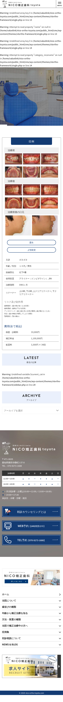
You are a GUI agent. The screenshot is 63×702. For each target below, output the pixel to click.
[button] (59, 4)
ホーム (5, 594)
